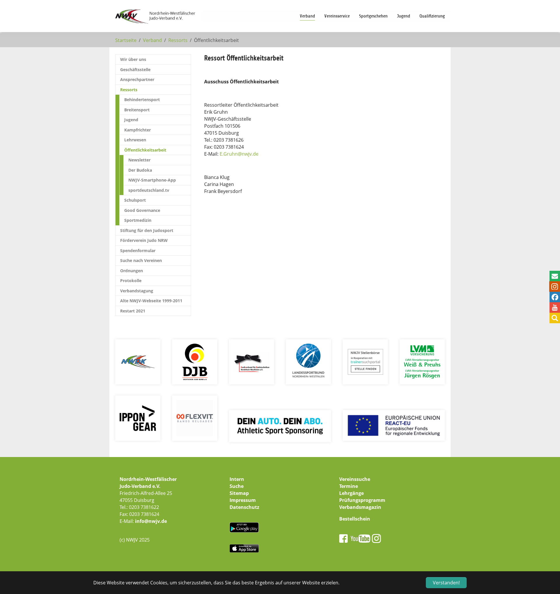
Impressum (243, 500)
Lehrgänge (351, 493)
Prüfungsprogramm (362, 500)
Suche (237, 486)
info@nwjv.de (151, 521)
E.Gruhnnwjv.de (239, 154)
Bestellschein (354, 519)
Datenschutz (244, 507)
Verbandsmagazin (360, 507)
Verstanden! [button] (446, 582)
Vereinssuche (354, 479)
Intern (237, 479)
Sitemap (239, 493)
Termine (348, 486)
